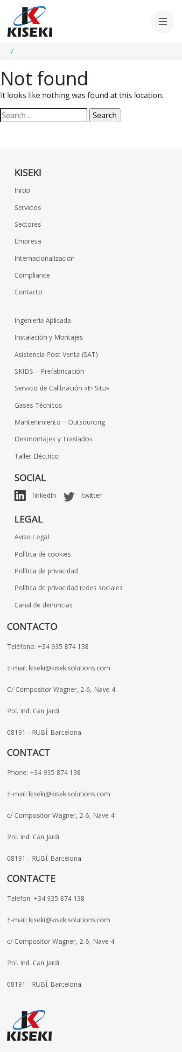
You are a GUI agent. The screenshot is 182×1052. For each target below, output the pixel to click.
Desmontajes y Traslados (53, 438)
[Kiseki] (29, 21)
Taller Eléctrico (36, 456)
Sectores (27, 224)
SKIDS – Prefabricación (49, 371)
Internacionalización (44, 258)
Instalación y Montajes (48, 337)
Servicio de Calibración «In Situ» (61, 387)
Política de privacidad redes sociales (68, 587)
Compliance (32, 275)
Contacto (28, 291)
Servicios (27, 207)
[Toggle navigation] (163, 21)
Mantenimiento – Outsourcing (59, 422)
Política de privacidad (46, 570)
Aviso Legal (31, 536)
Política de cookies (42, 554)
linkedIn (44, 495)
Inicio (22, 190)
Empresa (27, 241)
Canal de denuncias (43, 604)
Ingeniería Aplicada (42, 320)
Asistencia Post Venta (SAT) (56, 354)
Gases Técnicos (38, 405)
